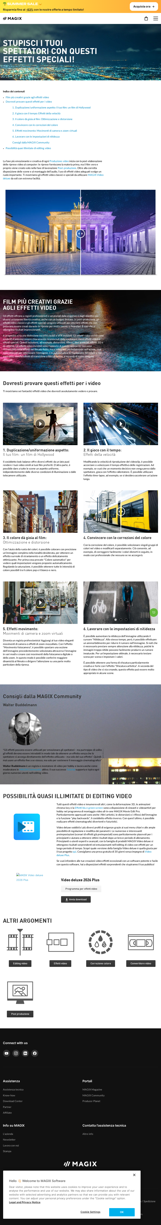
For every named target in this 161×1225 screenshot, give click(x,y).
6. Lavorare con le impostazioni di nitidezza (35, 137)
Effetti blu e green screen (89, 808)
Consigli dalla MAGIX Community (30, 142)
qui (74, 852)
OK (122, 1212)
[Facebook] (34, 1053)
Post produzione (20, 1014)
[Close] (134, 1175)
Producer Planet (91, 1101)
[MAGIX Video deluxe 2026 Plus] (35, 892)
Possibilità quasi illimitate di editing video (28, 148)
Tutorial (71, 769)
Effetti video (60, 963)
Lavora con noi (11, 1145)
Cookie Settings (90, 1211)
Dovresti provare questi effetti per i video (29, 102)
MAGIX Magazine (92, 1089)
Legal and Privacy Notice (24, 1202)
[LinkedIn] (25, 1053)
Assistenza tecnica (13, 1089)
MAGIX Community (30, 769)
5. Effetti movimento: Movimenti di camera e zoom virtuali (44, 131)
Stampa (7, 1151)
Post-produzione (67, 168)
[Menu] (156, 18)
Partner (7, 1107)
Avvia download (78, 899)
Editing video (20, 963)
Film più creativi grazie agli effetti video (27, 97)
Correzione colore (101, 963)
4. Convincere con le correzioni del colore (35, 125)
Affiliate (7, 1113)
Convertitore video (141, 963)
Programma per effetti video (81, 889)
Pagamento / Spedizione (142, 1201)
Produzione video (59, 161)
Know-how (9, 1095)
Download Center (13, 1101)
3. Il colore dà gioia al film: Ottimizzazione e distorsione (42, 119)
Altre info (87, 1134)
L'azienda (8, 1134)
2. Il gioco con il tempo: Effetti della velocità (36, 113)
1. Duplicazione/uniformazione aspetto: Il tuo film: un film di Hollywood (51, 107)
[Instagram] (15, 1053)
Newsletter (9, 1140)
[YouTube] (6, 1053)
